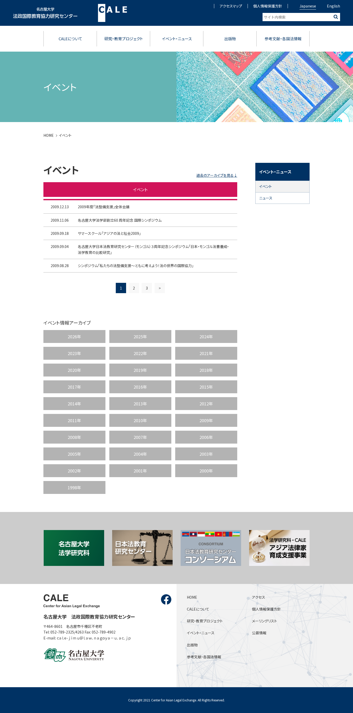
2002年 (74, 471)
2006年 (206, 437)
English (333, 6)
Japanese (308, 6)
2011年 (74, 420)
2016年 (140, 387)
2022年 (140, 353)
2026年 (74, 336)
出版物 (230, 38)
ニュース (265, 198)
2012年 (206, 403)
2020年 (74, 370)
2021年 (206, 353)
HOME (48, 135)
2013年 (140, 403)
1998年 (74, 487)
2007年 (140, 437)
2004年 (140, 454)
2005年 (74, 454)
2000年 (206, 471)
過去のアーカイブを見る (215, 175)
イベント (65, 135)
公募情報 (259, 632)
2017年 (74, 387)
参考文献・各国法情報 (283, 38)
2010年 (140, 420)
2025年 (140, 336)
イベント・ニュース (177, 38)
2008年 (74, 437)
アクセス (258, 597)
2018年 (206, 370)
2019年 (140, 370)
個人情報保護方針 (267, 6)
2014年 (74, 403)
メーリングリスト (264, 620)
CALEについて (70, 38)
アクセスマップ (231, 6)
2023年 (74, 353)
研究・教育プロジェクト (123, 38)
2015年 (206, 387)
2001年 (140, 471)
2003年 (206, 454)
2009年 (206, 420)
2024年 (206, 336)
